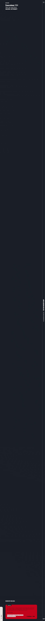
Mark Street (11, 9)
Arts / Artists (14, 615)
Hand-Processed (13, 616)
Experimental (9, 605)
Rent (34, 616)
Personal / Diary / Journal (19, 615)
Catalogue (7, 2)
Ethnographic (9, 616)
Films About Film (9, 615)
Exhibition (29, 616)
